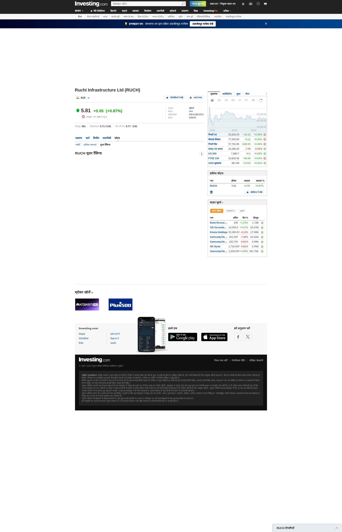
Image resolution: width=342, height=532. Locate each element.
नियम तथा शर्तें (220, 360)
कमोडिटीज (227, 93)
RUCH (213, 186)
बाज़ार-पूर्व (115, 16)
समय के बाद (129, 16)
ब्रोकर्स (173, 11)
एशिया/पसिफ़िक (203, 16)
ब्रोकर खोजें (82, 292)
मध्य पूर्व (190, 16)
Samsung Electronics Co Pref (226, 241)
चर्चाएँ (78, 144)
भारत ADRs (158, 16)
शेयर (80, 16)
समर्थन (113, 343)
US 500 (212, 153)
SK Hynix (215, 246)
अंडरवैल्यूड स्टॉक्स (233, 16)
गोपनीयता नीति (238, 360)
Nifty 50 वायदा (215, 149)
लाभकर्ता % (231, 211)
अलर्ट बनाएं (198, 97)
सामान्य (78, 138)
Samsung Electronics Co (224, 237)
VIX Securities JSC (220, 227)
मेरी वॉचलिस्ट (99, 11)
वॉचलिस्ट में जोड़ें (256, 192)
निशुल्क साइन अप (228, 3)
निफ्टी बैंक (212, 144)
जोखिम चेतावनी (256, 360)
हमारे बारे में (115, 334)
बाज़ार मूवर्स (215, 202)
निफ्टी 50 (212, 134)
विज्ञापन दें (114, 338)
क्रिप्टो (113, 11)
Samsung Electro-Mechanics (226, 251)
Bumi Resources (219, 222)
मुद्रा (238, 93)
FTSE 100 (213, 158)
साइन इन (214, 3)
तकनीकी (160, 11)
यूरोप (181, 16)
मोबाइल (82, 334)
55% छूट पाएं (198, 3)
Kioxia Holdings (219, 232)
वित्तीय (96, 138)
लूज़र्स (242, 211)
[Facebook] (238, 337)
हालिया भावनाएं (90, 144)
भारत (105, 16)
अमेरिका (171, 16)
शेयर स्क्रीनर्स (93, 16)
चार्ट (88, 138)
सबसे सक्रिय (216, 211)
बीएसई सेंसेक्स (214, 139)
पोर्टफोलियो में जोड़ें (176, 97)
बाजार (78, 10)
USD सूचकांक (214, 163)
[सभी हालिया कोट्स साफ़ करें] (211, 191)
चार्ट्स (124, 11)
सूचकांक (214, 93)
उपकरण (184, 11)
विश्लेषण (147, 11)
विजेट (81, 343)
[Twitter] (248, 337)
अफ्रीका (218, 16)
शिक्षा (196, 11)
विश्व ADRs (143, 16)
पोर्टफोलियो (83, 338)
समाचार (135, 11)
